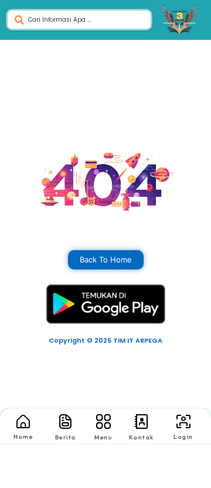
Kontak (141, 437)
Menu (103, 437)
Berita (65, 437)
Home (23, 437)
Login (183, 437)
